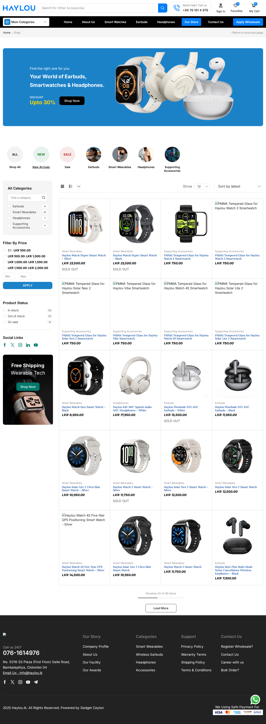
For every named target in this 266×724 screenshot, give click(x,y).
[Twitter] (12, 345)
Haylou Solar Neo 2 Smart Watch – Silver (186, 488)
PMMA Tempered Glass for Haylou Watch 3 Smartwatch (237, 257)
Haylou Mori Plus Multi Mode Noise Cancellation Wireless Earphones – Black (234, 570)
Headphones (29, 218)
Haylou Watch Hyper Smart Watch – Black (135, 257)
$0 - (19, 250)
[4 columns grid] (62, 186)
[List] (70, 186)
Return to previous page (247, 32)
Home (7, 32)
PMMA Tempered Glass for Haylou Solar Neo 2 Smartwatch (84, 337)
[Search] (162, 8)
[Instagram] (20, 345)
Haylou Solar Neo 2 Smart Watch (236, 487)
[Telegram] (36, 682)
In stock (29, 310)
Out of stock (29, 316)
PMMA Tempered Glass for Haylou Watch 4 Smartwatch (186, 257)
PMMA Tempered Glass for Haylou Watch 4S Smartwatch (186, 337)
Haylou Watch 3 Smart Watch (182, 567)
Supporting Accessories (29, 225)
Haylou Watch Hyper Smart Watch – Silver (84, 257)
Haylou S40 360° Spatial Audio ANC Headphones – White (132, 408)
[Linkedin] (28, 345)
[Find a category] (43, 197)
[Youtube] (36, 345)
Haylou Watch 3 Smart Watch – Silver (133, 488)
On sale (29, 322)
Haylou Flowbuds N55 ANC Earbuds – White (181, 408)
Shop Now (28, 387)
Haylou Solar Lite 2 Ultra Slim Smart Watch (132, 568)
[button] (220, 8)
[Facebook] (5, 345)
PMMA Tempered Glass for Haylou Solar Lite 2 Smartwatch (237, 337)
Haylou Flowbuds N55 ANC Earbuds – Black (232, 408)
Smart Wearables (29, 212)
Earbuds (29, 206)
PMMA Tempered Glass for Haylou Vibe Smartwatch (135, 337)
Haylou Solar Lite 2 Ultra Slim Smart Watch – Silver (81, 488)
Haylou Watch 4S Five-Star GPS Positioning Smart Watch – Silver (83, 568)
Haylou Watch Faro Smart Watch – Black (84, 408)
